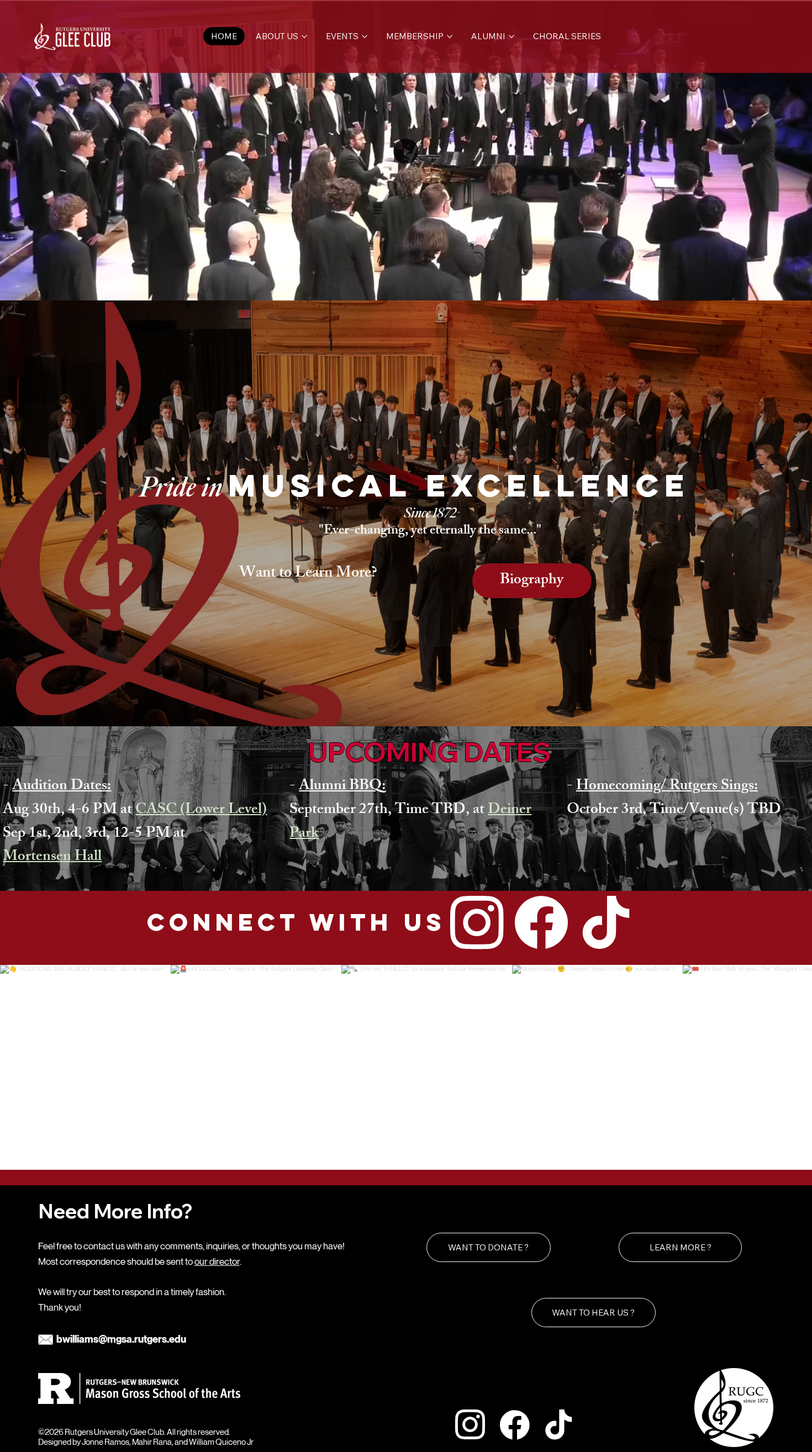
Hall (86, 857)
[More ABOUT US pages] (304, 36)
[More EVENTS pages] (364, 36)
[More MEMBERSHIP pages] (449, 36)
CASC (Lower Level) (201, 810)
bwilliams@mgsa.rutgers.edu (121, 1339)
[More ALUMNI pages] (511, 36)
